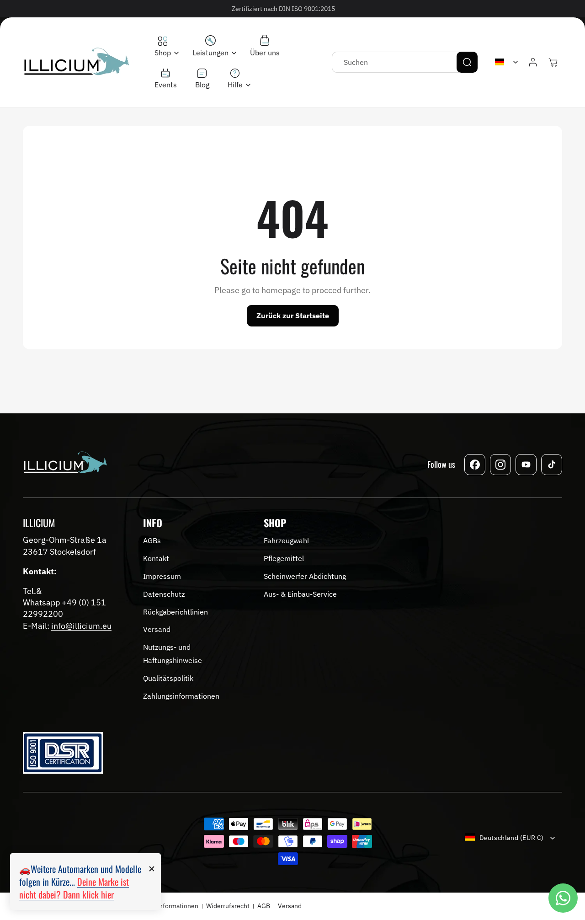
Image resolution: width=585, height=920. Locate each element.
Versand (290, 906)
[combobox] (404, 62)
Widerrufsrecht (228, 906)
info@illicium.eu (81, 625)
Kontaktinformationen (166, 906)
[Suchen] (467, 62)
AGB (263, 906)
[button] (164, 47)
